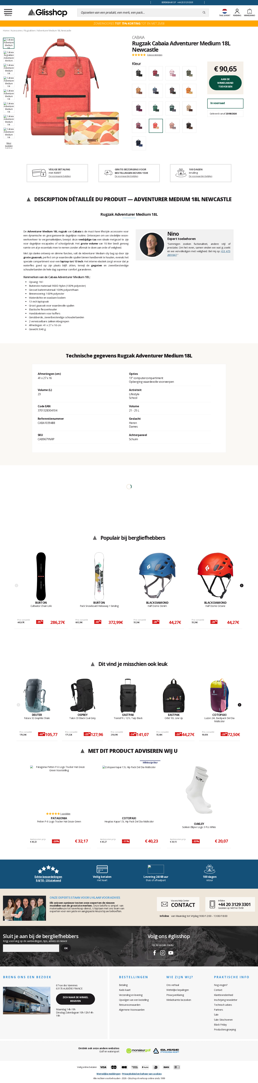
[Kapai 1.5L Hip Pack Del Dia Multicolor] (129, 787)
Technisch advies (223, 1004)
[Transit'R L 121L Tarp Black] (128, 695)
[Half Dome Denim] (157, 576)
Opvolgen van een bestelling (134, 1000)
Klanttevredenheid (223, 995)
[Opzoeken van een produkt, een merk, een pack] (204, 12)
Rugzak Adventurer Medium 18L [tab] (128, 214)
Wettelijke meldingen (108, 1073)
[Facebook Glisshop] (154, 953)
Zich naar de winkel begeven (75, 999)
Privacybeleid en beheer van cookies (142, 1073)
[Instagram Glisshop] (162, 953)
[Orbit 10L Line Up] (173, 695)
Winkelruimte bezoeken (178, 1000)
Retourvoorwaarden (129, 1004)
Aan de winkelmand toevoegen (225, 82)
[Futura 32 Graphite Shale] (36, 695)
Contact (218, 990)
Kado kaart (125, 990)
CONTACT (183, 904)
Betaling (123, 985)
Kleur (136, 63)
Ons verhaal (172, 985)
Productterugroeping (225, 1029)
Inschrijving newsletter (225, 1000)
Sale (216, 1014)
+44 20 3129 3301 (234, 904)
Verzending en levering (131, 995)
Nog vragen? (220, 985)
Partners (218, 1009)
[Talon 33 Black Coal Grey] (82, 695)
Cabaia (138, 37)
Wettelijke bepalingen (177, 990)
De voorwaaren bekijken (60, 176)
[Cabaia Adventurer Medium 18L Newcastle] (71, 91)
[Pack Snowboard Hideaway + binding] (99, 576)
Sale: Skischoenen (223, 1019)
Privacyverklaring (175, 995)
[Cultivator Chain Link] (41, 576)
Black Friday (220, 1024)
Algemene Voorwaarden (132, 1009)
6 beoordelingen (154, 55)
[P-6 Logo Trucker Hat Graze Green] (59, 787)
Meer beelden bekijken (9, 145)
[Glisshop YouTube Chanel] (170, 953)
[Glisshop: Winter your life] (47, 12)
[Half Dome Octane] (215, 576)
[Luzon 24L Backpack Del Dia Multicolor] (219, 695)
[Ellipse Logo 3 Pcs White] (199, 790)
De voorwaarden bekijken (126, 176)
